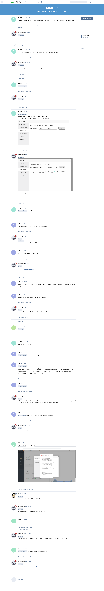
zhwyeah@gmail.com (28, 269)
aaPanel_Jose (23, 86)
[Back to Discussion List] (2, 2)
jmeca (21, 496)
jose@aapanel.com (41, 566)
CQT (21, 239)
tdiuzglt (22, 35)
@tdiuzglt (20, 241)
